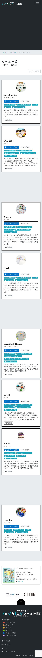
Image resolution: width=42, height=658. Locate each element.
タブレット (9, 229)
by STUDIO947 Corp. (21, 616)
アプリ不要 (9, 280)
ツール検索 (34, 71)
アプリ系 (8, 627)
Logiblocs (8, 520)
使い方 (5, 648)
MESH (7, 395)
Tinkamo (8, 217)
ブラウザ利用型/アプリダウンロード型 (17, 358)
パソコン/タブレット (12, 153)
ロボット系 (8, 630)
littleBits (8, 443)
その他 (8, 107)
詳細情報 (9, 120)
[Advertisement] (21, 29)
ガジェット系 (9, 625)
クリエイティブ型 (19, 107)
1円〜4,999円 (19, 529)
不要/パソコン (10, 455)
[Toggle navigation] (37, 3)
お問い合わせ (7, 644)
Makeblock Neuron (13, 344)
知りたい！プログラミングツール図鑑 (12, 3)
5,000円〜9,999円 (24, 104)
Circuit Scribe (10, 95)
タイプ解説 (25, 101)
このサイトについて (9, 651)
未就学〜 (8, 529)
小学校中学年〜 (10, 104)
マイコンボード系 (10, 635)
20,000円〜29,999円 (24, 150)
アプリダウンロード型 (28, 153)
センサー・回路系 (12, 101)
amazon (20, 581)
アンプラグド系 (10, 622)
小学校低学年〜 (10, 150)
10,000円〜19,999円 (24, 227)
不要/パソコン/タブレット (13, 356)
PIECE (6, 268)
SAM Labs (9, 141)
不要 (35, 104)
